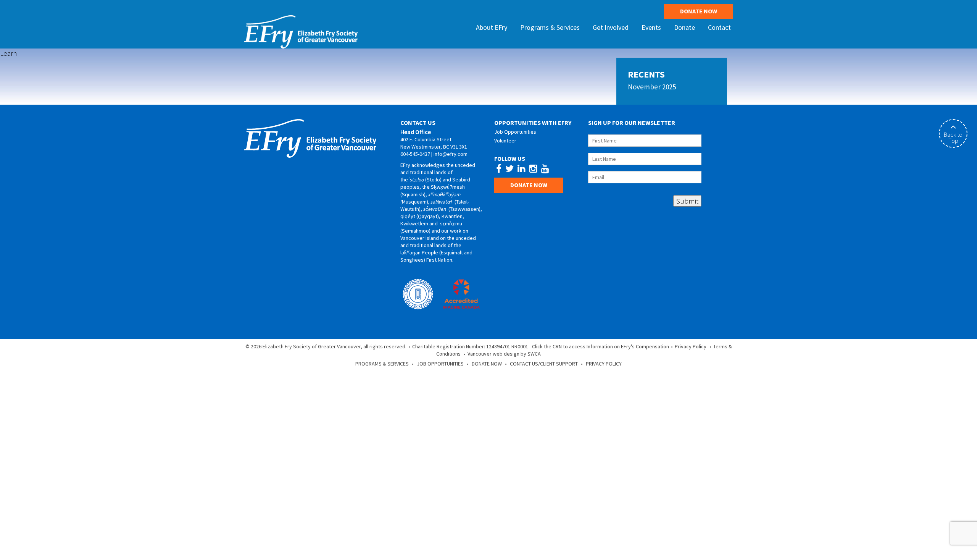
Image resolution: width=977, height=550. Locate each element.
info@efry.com (451, 153)
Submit (687, 200)
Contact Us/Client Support (544, 363)
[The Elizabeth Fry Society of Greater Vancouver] (301, 31)
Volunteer (505, 140)
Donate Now (698, 11)
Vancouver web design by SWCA (504, 353)
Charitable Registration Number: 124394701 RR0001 (470, 346)
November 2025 (652, 86)
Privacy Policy (690, 346)
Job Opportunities (515, 131)
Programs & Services (382, 363)
